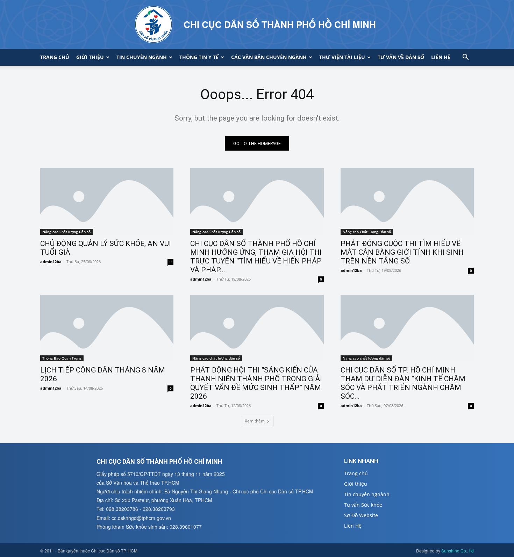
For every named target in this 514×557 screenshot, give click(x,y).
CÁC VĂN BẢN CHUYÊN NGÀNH (269, 57)
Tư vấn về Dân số (401, 57)
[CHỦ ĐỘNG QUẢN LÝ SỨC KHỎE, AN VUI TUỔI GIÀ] (106, 201)
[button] (465, 58)
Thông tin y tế (199, 57)
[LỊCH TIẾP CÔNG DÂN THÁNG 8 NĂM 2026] (106, 328)
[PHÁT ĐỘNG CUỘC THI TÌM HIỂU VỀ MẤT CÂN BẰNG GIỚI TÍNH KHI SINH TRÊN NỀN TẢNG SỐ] (407, 201)
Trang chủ (54, 57)
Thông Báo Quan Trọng (61, 358)
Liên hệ (440, 57)
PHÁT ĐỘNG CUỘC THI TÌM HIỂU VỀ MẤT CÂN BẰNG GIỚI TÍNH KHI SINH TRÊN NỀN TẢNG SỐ (402, 252)
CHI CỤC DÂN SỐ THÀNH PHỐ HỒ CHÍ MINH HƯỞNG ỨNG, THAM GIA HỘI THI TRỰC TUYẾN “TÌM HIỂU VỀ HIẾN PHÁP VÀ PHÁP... (256, 256)
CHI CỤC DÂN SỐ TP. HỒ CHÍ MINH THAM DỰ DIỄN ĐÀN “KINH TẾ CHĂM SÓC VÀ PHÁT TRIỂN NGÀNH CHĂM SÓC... (403, 383)
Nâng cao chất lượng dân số (216, 358)
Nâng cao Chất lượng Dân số (66, 231)
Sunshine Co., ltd (457, 551)
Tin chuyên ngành (141, 57)
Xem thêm (255, 421)
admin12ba (51, 261)
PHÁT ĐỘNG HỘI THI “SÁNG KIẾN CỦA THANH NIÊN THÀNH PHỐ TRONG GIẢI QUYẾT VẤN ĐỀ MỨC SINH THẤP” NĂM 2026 (256, 383)
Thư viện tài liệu (342, 57)
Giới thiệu (90, 57)
